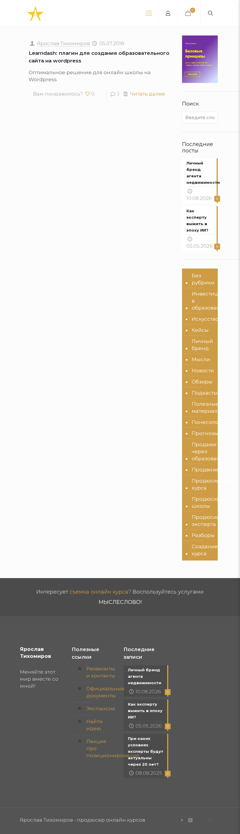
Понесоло (205, 422)
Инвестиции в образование (209, 301)
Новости (203, 370)
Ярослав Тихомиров (63, 43)
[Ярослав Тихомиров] (35, 13)
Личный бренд (202, 344)
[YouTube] (182, 820)
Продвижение (211, 470)
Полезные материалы (207, 407)
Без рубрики (203, 279)
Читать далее (147, 94)
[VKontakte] (190, 820)
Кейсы (200, 330)
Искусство (205, 319)
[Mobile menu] (149, 13)
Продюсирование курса (216, 484)
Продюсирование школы (216, 502)
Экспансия (100, 708)
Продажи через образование (209, 451)
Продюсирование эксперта (216, 520)
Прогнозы (205, 433)
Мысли (201, 359)
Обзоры (202, 382)
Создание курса (205, 549)
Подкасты (205, 393)
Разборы (203, 535)
